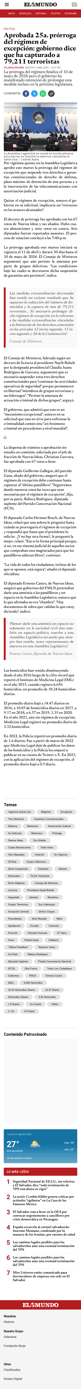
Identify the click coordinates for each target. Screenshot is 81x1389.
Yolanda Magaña (14, 67)
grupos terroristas (18, 904)
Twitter (54, 1004)
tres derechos (16, 819)
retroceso (36, 833)
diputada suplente (18, 961)
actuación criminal (18, 911)
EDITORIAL (41, 13)
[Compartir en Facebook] (26, 93)
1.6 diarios (14, 1004)
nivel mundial (39, 918)
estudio (34, 925)
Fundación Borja (15, 1346)
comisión (54, 925)
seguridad (13, 897)
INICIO (11, 13)
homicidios (14, 876)
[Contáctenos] (40, 1356)
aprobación (14, 925)
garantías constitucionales (49, 819)
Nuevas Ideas (15, 840)
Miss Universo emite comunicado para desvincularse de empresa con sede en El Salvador (41, 1276)
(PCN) (11, 968)
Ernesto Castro (54, 975)
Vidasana (10, 1337)
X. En (11, 1011)
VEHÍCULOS (25, 13)
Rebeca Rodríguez (38, 954)
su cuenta (35, 1004)
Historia (9, 1322)
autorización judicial (59, 826)
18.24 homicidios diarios (21, 990)
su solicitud (14, 833)
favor (11, 940)
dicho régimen (16, 883)
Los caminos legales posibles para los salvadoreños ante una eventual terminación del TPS (43, 1246)
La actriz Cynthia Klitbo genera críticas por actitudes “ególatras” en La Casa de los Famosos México (43, 1200)
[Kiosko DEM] (74, 5)
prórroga (57, 833)
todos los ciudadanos (59, 968)
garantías (43, 868)
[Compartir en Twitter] (34, 93)
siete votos (47, 847)
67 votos (62, 933)
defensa (12, 826)
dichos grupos (47, 911)
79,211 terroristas (40, 876)
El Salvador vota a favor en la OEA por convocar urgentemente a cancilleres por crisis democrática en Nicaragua (41, 1215)
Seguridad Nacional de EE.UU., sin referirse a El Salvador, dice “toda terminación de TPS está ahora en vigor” (44, 1185)
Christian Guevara (37, 933)
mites (60, 918)
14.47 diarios (52, 990)
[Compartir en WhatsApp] (43, 93)
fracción (13, 933)
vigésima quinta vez (19, 811)
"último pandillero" (18, 947)
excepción (66, 811)
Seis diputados (16, 854)
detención (32, 826)
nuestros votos (46, 947)
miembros (53, 897)
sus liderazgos (46, 904)
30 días (12, 861)
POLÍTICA (55, 13)
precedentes (15, 918)
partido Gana (31, 940)
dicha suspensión (18, 868)
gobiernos (13, 975)
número (63, 868)
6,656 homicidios (33, 982)
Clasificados (12, 1370)
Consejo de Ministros (46, 883)
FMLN (32, 975)
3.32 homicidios (47, 997)
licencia (12, 890)
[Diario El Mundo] (40, 8)
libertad (33, 897)
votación (39, 854)
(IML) (11, 982)
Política (9, 28)
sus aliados (39, 840)
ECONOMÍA (71, 13)
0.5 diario (29, 1011)
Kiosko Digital (13, 1379)
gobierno (53, 940)
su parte (13, 954)
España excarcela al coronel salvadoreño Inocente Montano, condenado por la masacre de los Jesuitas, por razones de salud (44, 1231)
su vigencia (60, 854)
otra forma (31, 968)
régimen (46, 811)
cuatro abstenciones (19, 847)
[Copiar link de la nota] (51, 93)
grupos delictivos (36, 861)
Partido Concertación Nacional (54, 961)
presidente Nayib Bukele (40, 890)
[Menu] (7, 4)
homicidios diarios (18, 997)
